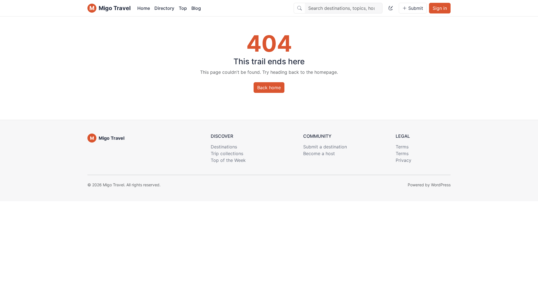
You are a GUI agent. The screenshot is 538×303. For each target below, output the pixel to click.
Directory (164, 8)
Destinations (224, 147)
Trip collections (227, 153)
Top (183, 8)
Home (143, 8)
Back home (269, 87)
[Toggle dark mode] (390, 8)
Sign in (440, 8)
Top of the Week (228, 160)
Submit (415, 8)
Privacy (403, 160)
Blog (196, 8)
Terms (402, 147)
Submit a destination (325, 147)
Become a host (319, 153)
